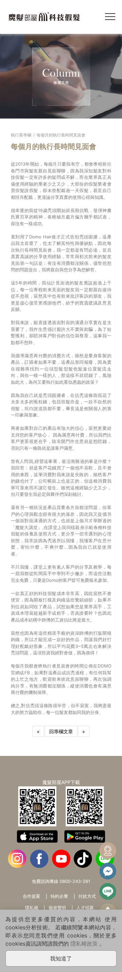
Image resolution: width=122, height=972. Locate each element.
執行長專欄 (21, 135)
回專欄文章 (61, 731)
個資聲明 (57, 907)
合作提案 (31, 896)
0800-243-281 (75, 881)
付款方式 (87, 896)
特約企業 (59, 896)
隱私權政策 (84, 943)
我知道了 (61, 958)
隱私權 (31, 907)
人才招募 (85, 907)
